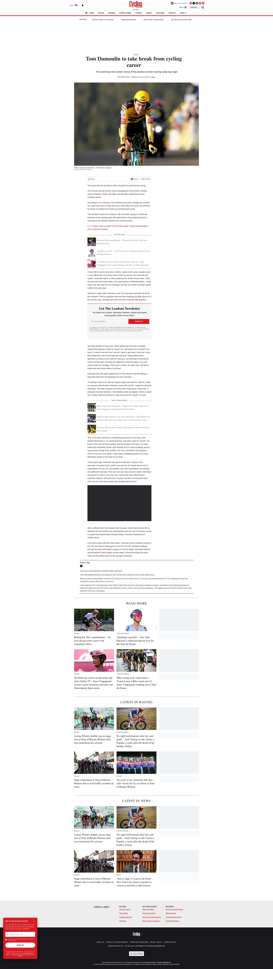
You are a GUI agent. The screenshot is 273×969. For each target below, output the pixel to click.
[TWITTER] (82, 566)
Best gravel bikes (148, 913)
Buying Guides (125, 13)
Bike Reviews (171, 913)
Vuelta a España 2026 (128, 19)
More (182, 13)
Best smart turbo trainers (151, 917)
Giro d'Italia (123, 913)
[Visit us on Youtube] (200, 3)
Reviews (111, 13)
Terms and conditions (139, 942)
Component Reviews (174, 917)
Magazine (160, 13)
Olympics (122, 921)
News (92, 13)
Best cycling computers (151, 921)
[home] (86, 13)
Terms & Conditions (18, 954)
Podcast (172, 13)
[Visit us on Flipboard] (203, 3)
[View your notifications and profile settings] (83, 5)
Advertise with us (115, 946)
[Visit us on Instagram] (190, 3)
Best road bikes (148, 909)
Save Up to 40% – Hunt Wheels (102, 19)
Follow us (136, 179)
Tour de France (125, 909)
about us (100, 942)
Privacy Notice (94, 329)
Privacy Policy (27, 953)
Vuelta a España (125, 917)
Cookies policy (170, 942)
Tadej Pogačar (106, 553)
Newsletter (147, 179)
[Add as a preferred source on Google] (136, 953)
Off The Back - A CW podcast (153, 19)
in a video (111, 278)
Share (92, 179)
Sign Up (20, 945)
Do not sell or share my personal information (145, 946)
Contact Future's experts (117, 942)
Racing (101, 13)
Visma (114, 191)
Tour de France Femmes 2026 (181, 19)
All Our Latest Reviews (174, 909)
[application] (119, 503)
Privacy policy (156, 942)
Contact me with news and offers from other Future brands (21, 939)
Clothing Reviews (172, 921)
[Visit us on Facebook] (197, 3)
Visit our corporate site (164, 962)
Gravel (149, 13)
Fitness (138, 13)
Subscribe (194, 7)
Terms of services (115, 327)
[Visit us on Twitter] (193, 3)
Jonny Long (124, 77)
